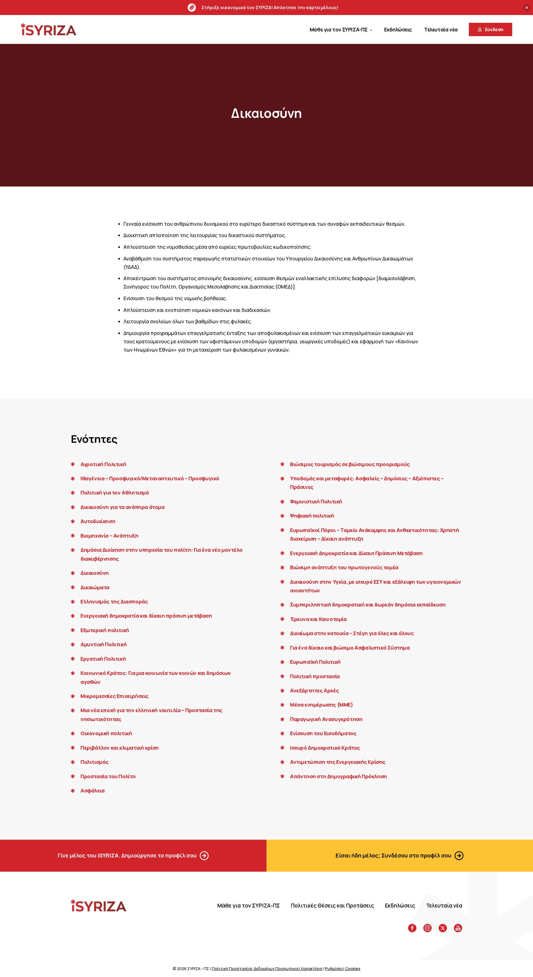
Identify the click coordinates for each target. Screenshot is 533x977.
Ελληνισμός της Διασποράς (114, 601)
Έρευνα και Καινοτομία (318, 619)
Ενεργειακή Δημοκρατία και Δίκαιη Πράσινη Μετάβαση (356, 553)
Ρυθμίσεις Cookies (342, 968)
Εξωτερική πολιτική (105, 630)
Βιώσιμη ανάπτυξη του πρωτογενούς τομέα (344, 567)
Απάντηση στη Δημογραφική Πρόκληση (338, 776)
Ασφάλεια (93, 790)
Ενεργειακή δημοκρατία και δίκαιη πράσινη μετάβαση (146, 615)
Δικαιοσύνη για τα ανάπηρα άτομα (123, 507)
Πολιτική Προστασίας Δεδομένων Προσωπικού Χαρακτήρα (267, 968)
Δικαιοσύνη (95, 572)
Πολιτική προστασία (315, 676)
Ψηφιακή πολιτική (312, 515)
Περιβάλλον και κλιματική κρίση (120, 747)
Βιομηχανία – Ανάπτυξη (110, 535)
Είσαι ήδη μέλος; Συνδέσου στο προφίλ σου (393, 855)
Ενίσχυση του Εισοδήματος (323, 733)
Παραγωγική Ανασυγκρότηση (326, 719)
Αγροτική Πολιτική (103, 464)
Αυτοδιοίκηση (98, 521)
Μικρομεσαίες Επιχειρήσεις (115, 696)
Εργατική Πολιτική (103, 658)
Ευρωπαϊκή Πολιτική (315, 661)
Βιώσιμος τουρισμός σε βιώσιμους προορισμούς (350, 464)
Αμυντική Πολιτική (104, 644)
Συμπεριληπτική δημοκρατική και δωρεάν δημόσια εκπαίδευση (368, 604)
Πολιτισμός (95, 761)
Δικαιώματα (95, 587)
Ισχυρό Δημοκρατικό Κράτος (325, 747)
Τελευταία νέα (444, 905)
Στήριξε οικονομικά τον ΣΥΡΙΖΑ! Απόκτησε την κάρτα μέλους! (270, 7)
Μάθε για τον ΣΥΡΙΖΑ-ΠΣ (248, 905)
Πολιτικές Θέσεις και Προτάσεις (332, 905)
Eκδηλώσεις (400, 905)
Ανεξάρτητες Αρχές (314, 690)
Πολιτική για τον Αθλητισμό (115, 492)
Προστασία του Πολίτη (108, 776)
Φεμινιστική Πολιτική (316, 501)
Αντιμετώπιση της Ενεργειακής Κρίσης (337, 761)
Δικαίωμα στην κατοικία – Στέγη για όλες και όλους (352, 633)
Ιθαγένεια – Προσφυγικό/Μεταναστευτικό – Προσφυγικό (150, 478)
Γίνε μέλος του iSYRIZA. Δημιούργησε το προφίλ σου (127, 855)
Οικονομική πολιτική (106, 733)
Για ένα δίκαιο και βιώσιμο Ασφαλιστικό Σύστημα (350, 647)
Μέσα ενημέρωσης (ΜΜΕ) (321, 704)
